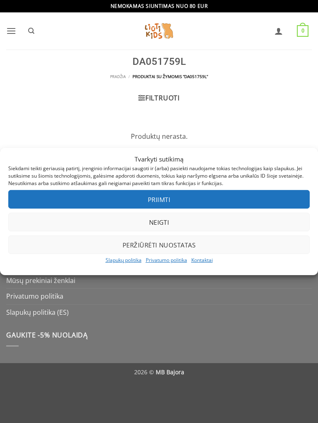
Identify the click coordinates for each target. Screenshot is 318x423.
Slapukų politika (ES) (37, 312)
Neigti (159, 222)
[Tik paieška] (31, 31)
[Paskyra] (279, 31)
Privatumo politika (166, 260)
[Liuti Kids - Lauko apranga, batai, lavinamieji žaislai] (159, 31)
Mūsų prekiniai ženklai (40, 280)
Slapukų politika (124, 260)
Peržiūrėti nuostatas (159, 244)
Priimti (159, 199)
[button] (11, 31)
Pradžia (118, 76)
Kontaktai (202, 260)
